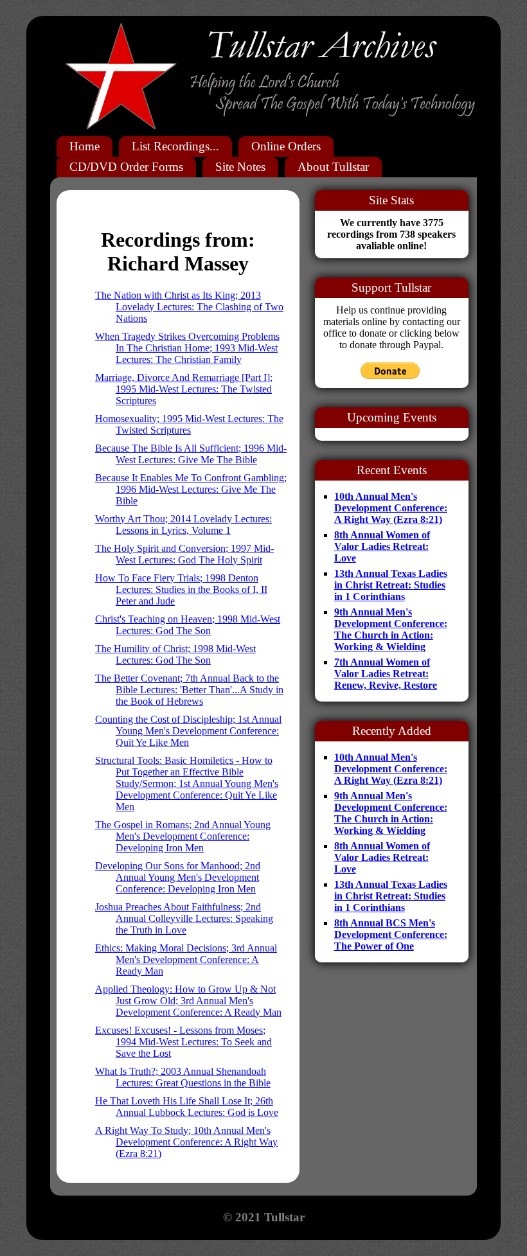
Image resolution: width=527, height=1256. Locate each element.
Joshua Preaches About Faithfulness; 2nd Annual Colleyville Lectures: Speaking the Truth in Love (184, 918)
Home (84, 146)
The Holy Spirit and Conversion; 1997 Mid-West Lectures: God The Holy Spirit (184, 554)
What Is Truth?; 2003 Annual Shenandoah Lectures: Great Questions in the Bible (183, 1077)
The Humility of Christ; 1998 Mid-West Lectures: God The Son (175, 654)
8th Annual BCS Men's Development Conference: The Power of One (390, 934)
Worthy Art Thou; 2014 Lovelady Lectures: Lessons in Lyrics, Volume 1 (183, 524)
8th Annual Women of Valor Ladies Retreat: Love (382, 546)
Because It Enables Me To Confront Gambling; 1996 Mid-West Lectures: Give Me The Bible (191, 489)
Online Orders (286, 146)
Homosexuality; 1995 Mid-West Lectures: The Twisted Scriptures (189, 424)
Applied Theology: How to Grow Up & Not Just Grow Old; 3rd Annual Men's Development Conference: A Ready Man (188, 1001)
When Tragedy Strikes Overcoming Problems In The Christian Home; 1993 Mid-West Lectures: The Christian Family (187, 348)
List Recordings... (175, 146)
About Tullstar (333, 166)
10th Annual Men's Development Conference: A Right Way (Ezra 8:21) (390, 508)
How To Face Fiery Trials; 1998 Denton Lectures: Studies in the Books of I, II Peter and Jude (181, 589)
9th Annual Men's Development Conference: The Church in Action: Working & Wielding (390, 629)
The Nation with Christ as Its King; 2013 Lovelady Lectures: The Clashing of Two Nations (189, 307)
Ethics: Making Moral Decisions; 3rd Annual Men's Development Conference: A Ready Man (186, 959)
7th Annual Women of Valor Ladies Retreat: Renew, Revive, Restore (385, 674)
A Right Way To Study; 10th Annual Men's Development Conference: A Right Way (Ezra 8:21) (186, 1142)
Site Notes (240, 166)
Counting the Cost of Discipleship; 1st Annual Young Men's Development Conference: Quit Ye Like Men (188, 731)
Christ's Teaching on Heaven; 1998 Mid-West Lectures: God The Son (187, 625)
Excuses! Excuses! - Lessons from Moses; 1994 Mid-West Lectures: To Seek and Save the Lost (183, 1042)
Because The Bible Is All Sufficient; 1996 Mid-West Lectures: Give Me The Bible (191, 454)
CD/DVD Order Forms (126, 166)
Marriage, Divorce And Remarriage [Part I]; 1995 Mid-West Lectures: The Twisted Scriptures (183, 389)
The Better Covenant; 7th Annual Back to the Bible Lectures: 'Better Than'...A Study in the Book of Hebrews (189, 690)
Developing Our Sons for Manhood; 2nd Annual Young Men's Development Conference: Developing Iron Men (177, 877)
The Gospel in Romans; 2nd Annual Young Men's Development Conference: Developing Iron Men (183, 836)
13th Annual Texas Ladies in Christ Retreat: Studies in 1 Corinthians (390, 585)
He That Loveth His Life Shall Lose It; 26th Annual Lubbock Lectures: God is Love (186, 1106)
